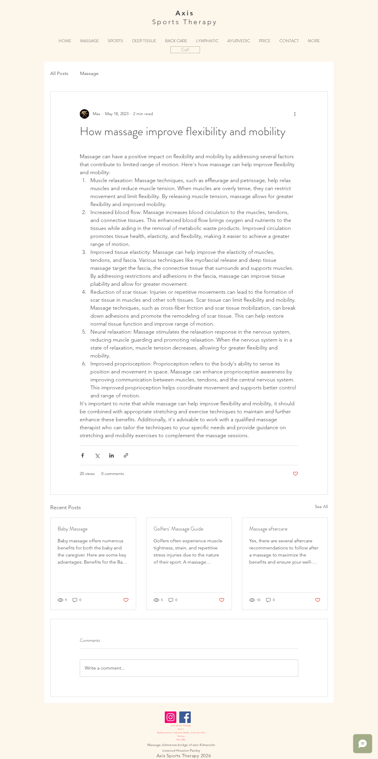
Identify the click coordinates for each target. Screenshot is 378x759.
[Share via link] (126, 455)
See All (321, 506)
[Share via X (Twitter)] (97, 455)
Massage (89, 73)
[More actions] (294, 113)
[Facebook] (185, 717)
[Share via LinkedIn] (111, 455)
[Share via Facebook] (82, 455)
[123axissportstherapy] (170, 717)
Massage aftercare (268, 529)
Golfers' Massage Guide (178, 529)
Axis (184, 13)
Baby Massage (72, 529)
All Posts (59, 73)
